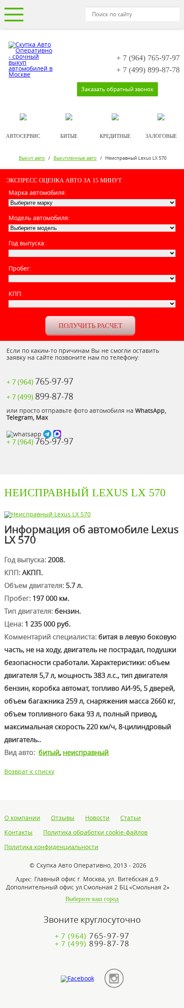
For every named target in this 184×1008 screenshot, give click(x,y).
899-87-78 (148, 70)
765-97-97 (148, 58)
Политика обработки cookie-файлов (95, 832)
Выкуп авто (32, 158)
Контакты (18, 832)
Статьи (130, 818)
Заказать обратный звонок (117, 89)
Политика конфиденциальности (51, 847)
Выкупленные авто (75, 158)
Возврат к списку (29, 771)
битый (49, 752)
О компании (22, 818)
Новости (97, 818)
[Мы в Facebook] (77, 978)
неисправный (86, 752)
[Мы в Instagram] (114, 979)
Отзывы (62, 818)
